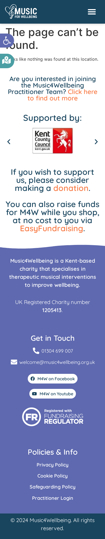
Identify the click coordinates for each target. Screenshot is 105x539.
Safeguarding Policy (52, 487)
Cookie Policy (52, 476)
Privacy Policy (52, 465)
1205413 (52, 310)
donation (71, 188)
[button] (7, 41)
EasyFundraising (51, 228)
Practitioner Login (52, 498)
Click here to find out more (62, 95)
